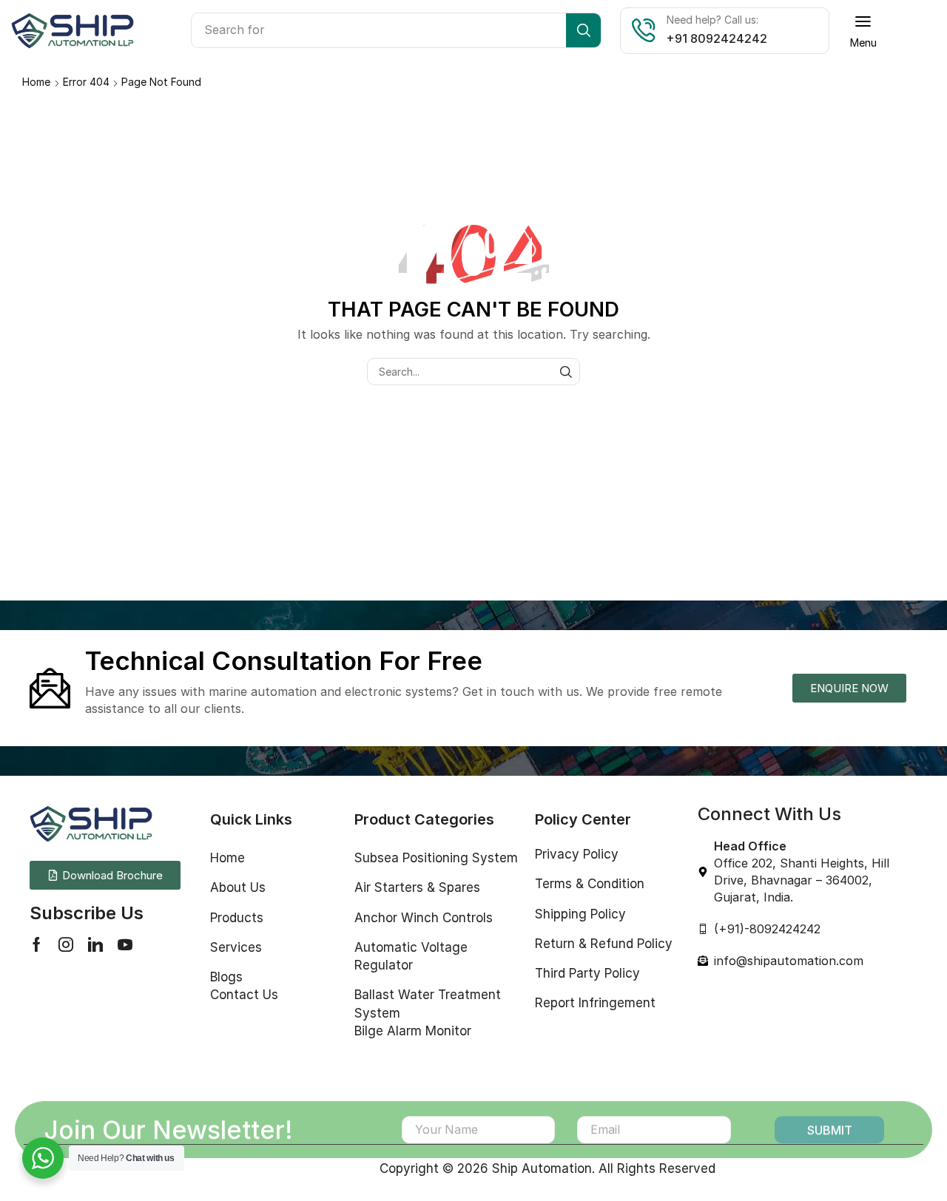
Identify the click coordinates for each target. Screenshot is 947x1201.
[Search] (583, 30)
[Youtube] (125, 944)
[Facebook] (37, 944)
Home (36, 81)
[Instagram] (65, 944)
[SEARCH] (566, 371)
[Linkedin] (95, 944)
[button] (863, 30)
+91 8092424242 (717, 38)
